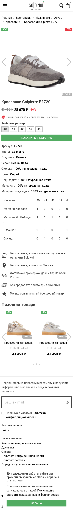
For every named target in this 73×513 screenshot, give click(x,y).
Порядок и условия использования (24, 464)
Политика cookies (13, 460)
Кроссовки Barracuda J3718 (54, 342)
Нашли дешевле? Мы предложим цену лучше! (32, 117)
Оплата (6, 451)
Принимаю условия (26, 415)
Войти (5, 430)
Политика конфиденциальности (22, 456)
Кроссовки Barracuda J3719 (19, 342)
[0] (67, 5)
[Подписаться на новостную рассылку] (67, 402)
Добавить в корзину (36, 137)
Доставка (7, 447)
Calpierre (18, 151)
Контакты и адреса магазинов (21, 443)
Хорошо (36, 503)
